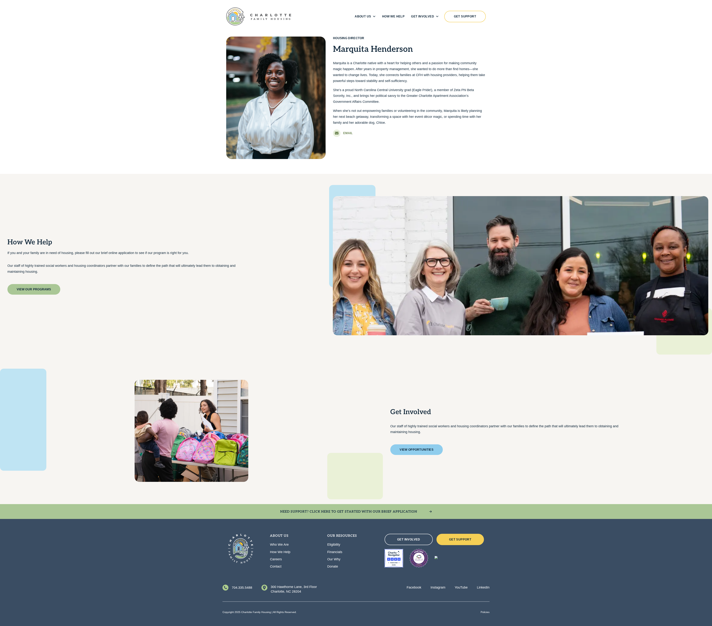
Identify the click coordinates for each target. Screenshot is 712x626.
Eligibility (333, 544)
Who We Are (279, 544)
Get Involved (422, 16)
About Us (363, 16)
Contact (275, 566)
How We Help (393, 16)
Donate (332, 566)
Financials (334, 552)
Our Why (333, 559)
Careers (276, 559)
